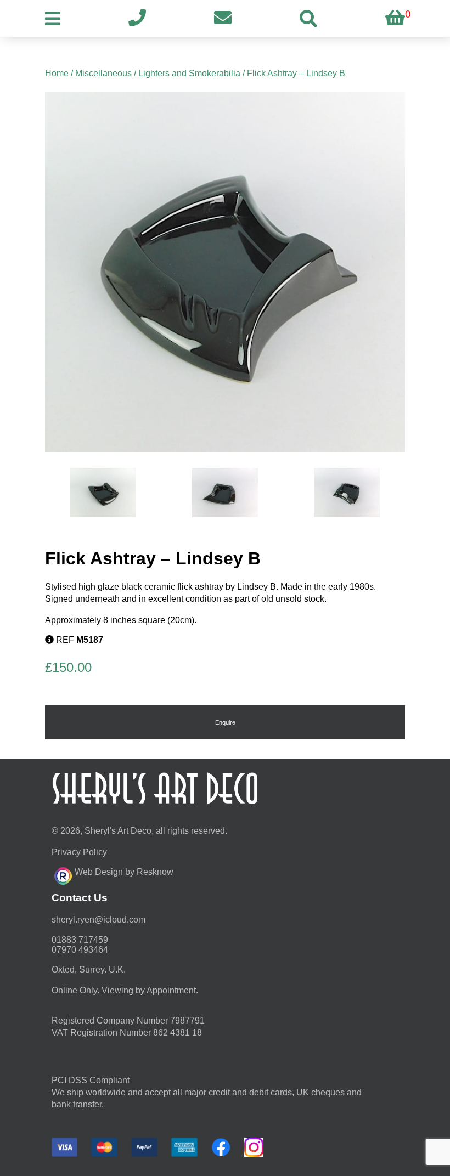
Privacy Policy (79, 852)
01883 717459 (80, 940)
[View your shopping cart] (395, 18)
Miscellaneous (103, 73)
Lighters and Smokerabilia (189, 73)
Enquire (225, 722)
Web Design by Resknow (124, 872)
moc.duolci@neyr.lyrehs (98, 919)
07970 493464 (80, 949)
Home (57, 73)
